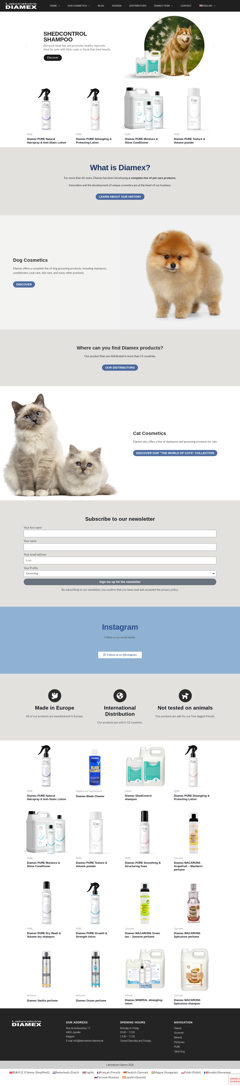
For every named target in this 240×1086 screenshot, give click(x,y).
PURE (177, 1046)
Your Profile (31, 568)
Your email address (35, 554)
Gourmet (179, 1032)
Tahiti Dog (179, 1051)
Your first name (33, 527)
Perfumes (179, 1042)
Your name (30, 541)
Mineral (178, 1037)
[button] (58, 5)
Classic (178, 1028)
